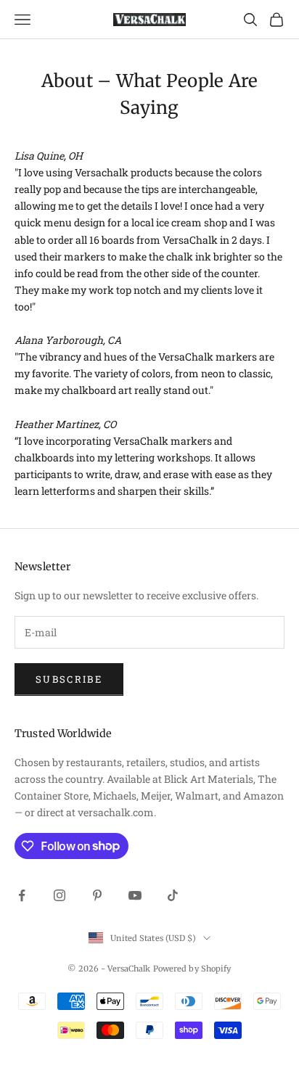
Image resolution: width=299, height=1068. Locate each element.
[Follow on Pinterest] (97, 895)
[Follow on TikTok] (172, 895)
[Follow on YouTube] (135, 895)
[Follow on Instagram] (59, 895)
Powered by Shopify (192, 969)
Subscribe (69, 679)
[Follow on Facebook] (22, 895)
